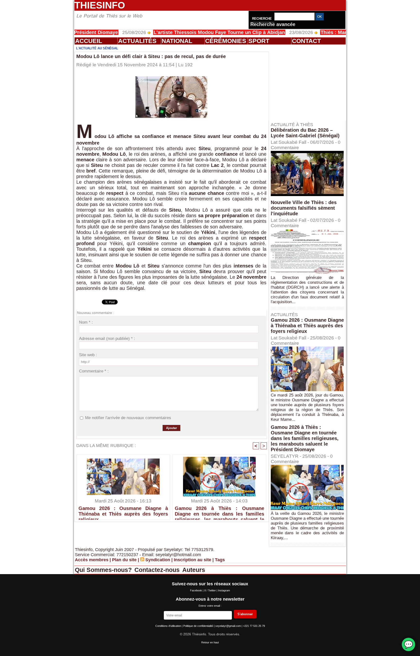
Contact (306, 40)
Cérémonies (225, 40)
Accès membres (91, 559)
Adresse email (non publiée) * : (107, 338)
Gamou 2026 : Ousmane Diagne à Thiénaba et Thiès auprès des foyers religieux (123, 512)
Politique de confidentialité (198, 625)
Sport (258, 40)
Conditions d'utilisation (168, 625)
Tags (220, 559)
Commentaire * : (94, 371)
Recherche (262, 18)
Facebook (196, 590)
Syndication (157, 559)
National (177, 40)
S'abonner (245, 614)
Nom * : (86, 322)
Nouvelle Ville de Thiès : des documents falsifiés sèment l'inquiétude (304, 208)
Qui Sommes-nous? (104, 569)
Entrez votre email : (210, 605)
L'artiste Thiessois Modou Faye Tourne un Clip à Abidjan (197, 32)
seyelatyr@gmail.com (228, 625)
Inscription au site (192, 559)
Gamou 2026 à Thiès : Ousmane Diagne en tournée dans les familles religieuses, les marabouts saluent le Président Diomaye (219, 512)
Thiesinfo (99, 5)
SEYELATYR (284, 456)
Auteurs (193, 569)
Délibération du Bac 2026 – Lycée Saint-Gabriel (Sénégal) (305, 132)
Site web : (88, 355)
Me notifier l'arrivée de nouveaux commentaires (128, 417)
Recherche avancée (272, 24)
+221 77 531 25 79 (254, 625)
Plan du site (124, 559)
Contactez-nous (157, 569)
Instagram (224, 590)
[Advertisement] (309, 82)
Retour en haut (210, 642)
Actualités (137, 40)
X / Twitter (210, 590)
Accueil (88, 40)
